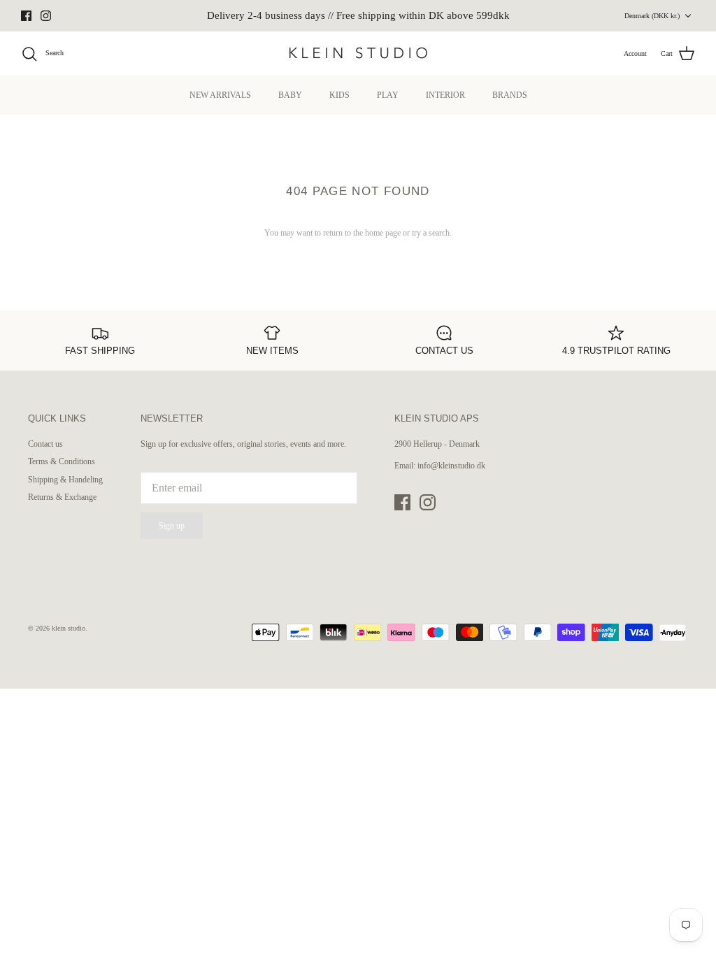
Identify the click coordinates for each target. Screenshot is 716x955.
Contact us (45, 444)
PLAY (388, 95)
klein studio (68, 628)
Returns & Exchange (62, 497)
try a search (431, 233)
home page (383, 233)
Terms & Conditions (61, 461)
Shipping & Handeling (65, 479)
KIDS (339, 95)
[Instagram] (46, 15)
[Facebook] (26, 15)
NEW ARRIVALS (220, 95)
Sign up (172, 526)
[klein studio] (358, 53)
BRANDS (509, 95)
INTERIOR (445, 95)
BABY (290, 95)
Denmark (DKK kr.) (652, 16)
